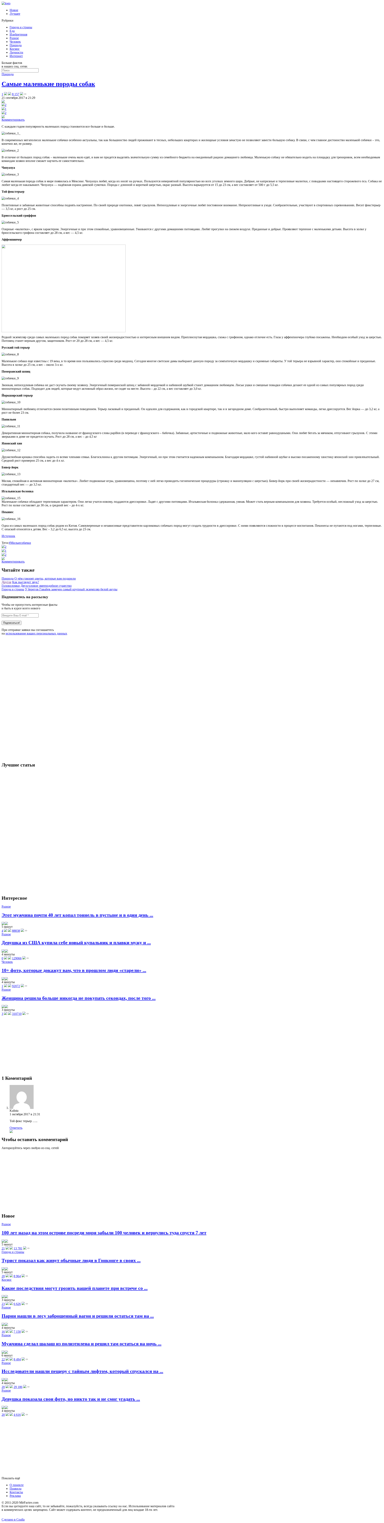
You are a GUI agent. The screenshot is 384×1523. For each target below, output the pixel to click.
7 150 (17, 1331)
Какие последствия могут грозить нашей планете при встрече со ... (75, 1288)
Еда (12, 31)
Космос (15, 49)
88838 (16, 930)
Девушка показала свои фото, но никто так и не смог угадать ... (71, 1399)
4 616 (17, 1414)
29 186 (18, 1387)
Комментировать (13, 119)
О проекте (17, 1485)
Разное (14, 38)
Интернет (16, 56)
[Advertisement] (32, 698)
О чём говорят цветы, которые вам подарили (45, 578)
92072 (16, 986)
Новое (14, 10)
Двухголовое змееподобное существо (46, 585)
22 (3, 1359)
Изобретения (18, 34)
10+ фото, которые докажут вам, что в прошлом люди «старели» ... (74, 970)
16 (3, 1331)
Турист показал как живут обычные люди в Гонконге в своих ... (71, 1260)
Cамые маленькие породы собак (48, 83)
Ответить (16, 1127)
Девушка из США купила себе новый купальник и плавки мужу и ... (76, 942)
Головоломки (11, 585)
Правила (15, 1488)
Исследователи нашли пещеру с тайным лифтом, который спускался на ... (82, 1371)
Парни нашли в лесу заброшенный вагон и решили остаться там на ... (78, 1316)
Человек (15, 41)
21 (3, 1248)
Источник (8, 536)
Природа (16, 45)
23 (3, 1304)
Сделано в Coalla (13, 1519)
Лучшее (15, 13)
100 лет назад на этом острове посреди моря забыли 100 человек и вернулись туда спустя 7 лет (104, 1232)
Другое (6, 582)
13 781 (18, 1248)
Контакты (16, 1492)
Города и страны (21, 27)
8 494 (17, 1359)
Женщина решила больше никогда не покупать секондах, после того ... (79, 998)
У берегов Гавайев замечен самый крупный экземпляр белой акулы (71, 589)
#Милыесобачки (20, 542)
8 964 (17, 1276)
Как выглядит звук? (25, 582)
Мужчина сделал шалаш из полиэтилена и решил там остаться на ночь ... (81, 1343)
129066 (17, 958)
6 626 (17, 1304)
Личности (16, 52)
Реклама (15, 1495)
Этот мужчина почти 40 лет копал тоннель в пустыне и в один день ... (77, 915)
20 (3, 1276)
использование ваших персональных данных (36, 633)
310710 (17, 1013)
